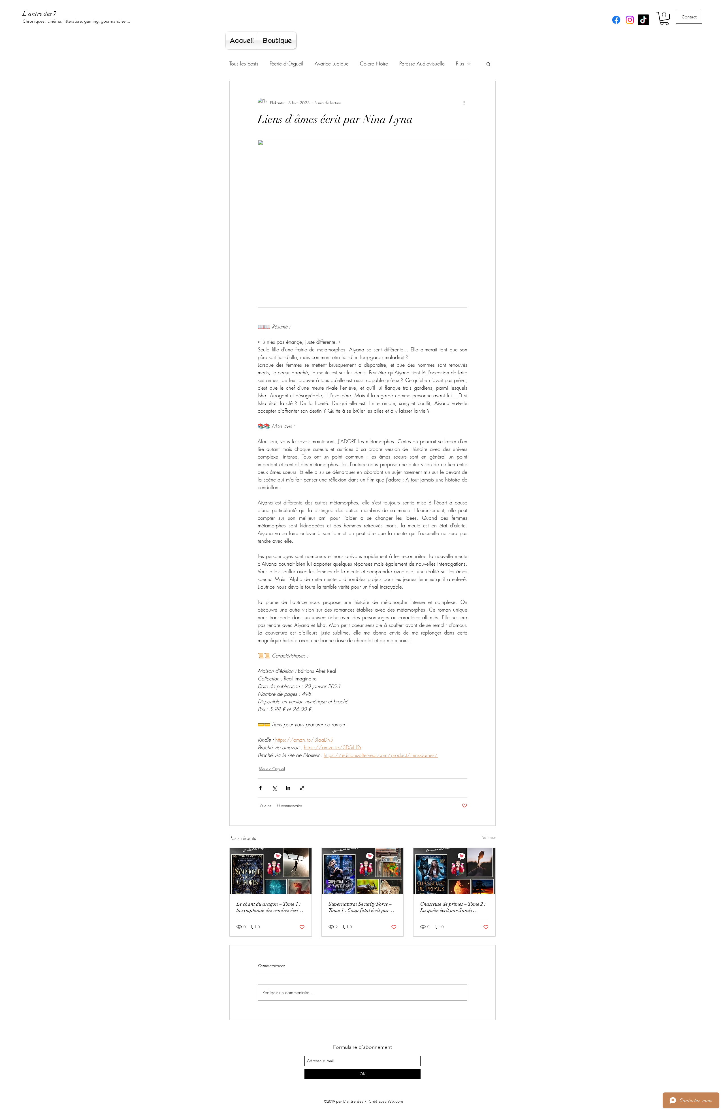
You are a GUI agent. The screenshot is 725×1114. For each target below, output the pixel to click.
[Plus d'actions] (463, 102)
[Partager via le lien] (302, 788)
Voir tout (489, 837)
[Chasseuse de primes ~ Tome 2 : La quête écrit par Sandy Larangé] (454, 871)
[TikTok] (643, 19)
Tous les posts (243, 63)
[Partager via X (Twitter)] (274, 788)
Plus (460, 63)
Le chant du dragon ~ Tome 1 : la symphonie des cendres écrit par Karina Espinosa (268, 907)
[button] (664, 18)
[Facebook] (616, 19)
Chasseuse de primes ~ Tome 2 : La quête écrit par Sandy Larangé (453, 907)
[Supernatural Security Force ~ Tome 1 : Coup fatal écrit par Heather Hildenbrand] (363, 871)
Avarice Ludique (332, 63)
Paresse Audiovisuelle (422, 63)
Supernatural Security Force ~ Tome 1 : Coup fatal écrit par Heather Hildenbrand (360, 907)
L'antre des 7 (39, 13)
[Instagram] (629, 19)
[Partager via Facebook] (260, 788)
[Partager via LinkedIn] (288, 788)
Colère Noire (374, 63)
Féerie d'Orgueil (286, 63)
